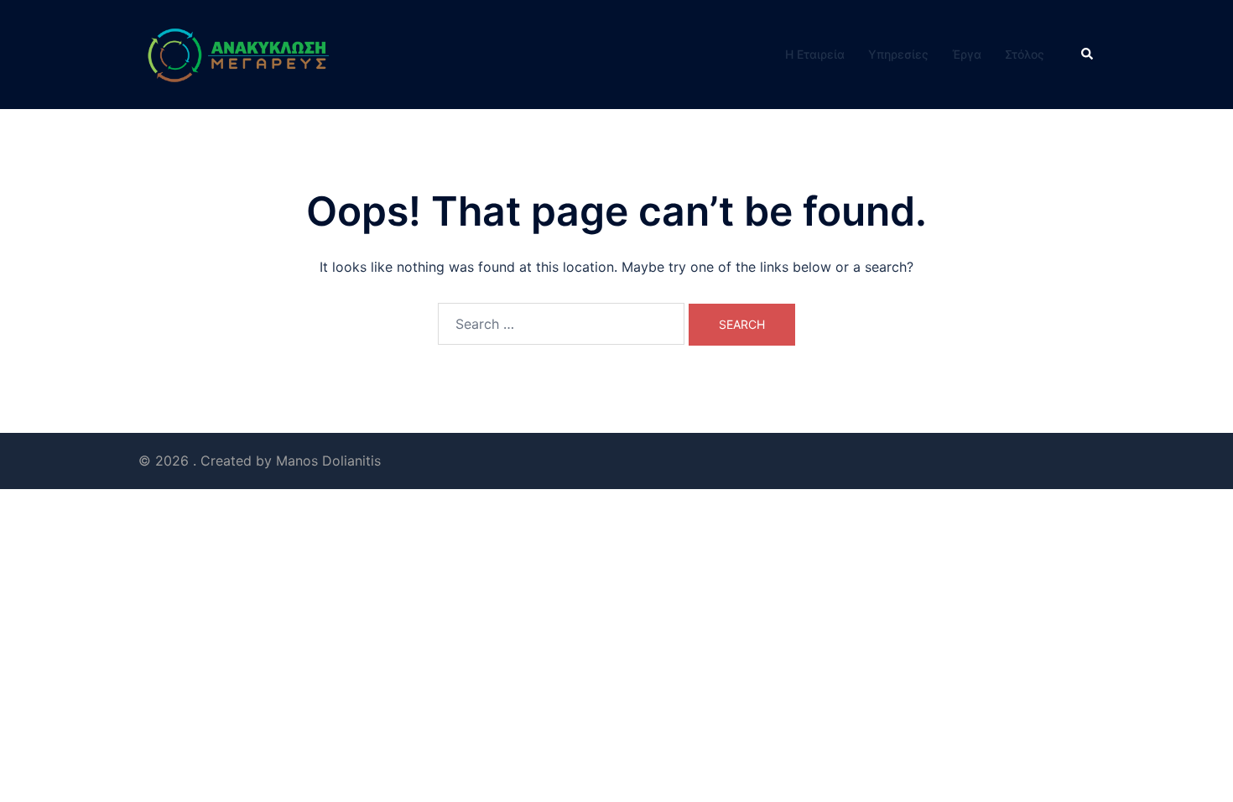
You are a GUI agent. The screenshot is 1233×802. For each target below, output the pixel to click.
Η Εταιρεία (815, 54)
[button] (1088, 54)
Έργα (966, 54)
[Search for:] (561, 324)
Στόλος (1024, 54)
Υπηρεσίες (898, 54)
